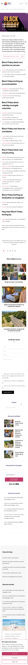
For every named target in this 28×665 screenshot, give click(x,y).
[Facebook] (22, 27)
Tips (11, 9)
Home (3, 9)
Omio (3, 70)
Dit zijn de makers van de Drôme (14, 282)
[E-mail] (24, 29)
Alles (7, 9)
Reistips (5, 21)
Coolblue (4, 179)
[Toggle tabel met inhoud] (21, 56)
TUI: (3, 74)
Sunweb (4, 117)
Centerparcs (5, 93)
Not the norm (5, 186)
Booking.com (5, 88)
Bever (3, 162)
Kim (4, 29)
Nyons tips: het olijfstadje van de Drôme (12, 576)
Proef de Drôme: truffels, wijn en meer (19, 454)
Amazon (4, 157)
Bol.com (4, 171)
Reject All (14, 661)
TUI (3, 122)
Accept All (15, 653)
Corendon (4, 113)
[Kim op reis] (7, 3)
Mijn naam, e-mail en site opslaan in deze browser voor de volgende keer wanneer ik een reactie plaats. (13, 376)
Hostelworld (5, 95)
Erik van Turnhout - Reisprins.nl (11, 514)
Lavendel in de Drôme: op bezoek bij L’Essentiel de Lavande (19, 444)
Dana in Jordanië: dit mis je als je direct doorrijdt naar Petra (13, 516)
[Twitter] (24, 27)
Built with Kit (14, 484)
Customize (15, 657)
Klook (3, 140)
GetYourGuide (6, 143)
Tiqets (4, 136)
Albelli (3, 219)
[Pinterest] (22, 29)
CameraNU (5, 175)
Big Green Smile (6, 166)
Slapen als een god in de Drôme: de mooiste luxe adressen (19, 433)
